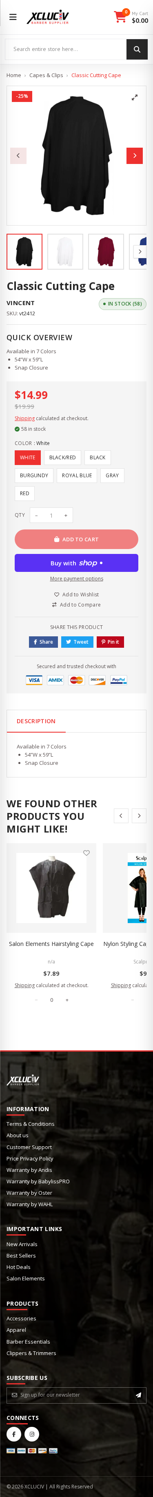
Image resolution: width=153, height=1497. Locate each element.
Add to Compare (80, 604)
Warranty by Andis (29, 1170)
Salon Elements (26, 1278)
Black (98, 457)
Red (24, 493)
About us (18, 1135)
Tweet (81, 641)
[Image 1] (24, 252)
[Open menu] (13, 17)
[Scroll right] (139, 815)
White (27, 457)
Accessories (21, 1318)
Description (36, 721)
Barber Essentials (28, 1341)
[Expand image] (134, 97)
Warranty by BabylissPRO (38, 1181)
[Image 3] (106, 252)
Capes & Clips (46, 75)
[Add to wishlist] (86, 852)
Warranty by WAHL (30, 1204)
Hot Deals (19, 1267)
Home (14, 75)
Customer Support (29, 1147)
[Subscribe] (138, 1395)
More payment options (76, 578)
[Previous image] (18, 156)
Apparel (16, 1329)
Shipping (25, 418)
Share (46, 641)
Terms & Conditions (31, 1123)
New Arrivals (22, 1244)
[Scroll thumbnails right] (139, 251)
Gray (112, 475)
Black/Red (62, 457)
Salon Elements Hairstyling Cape (51, 944)
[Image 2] (65, 252)
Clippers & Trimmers (31, 1353)
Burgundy (34, 475)
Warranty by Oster (29, 1192)
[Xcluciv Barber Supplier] (48, 17)
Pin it (113, 641)
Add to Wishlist (80, 594)
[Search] (137, 49)
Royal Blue (77, 475)
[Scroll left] (121, 815)
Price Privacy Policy (30, 1158)
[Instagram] (31, 1434)
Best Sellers (21, 1255)
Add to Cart (80, 539)
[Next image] (134, 156)
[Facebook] (14, 1434)
